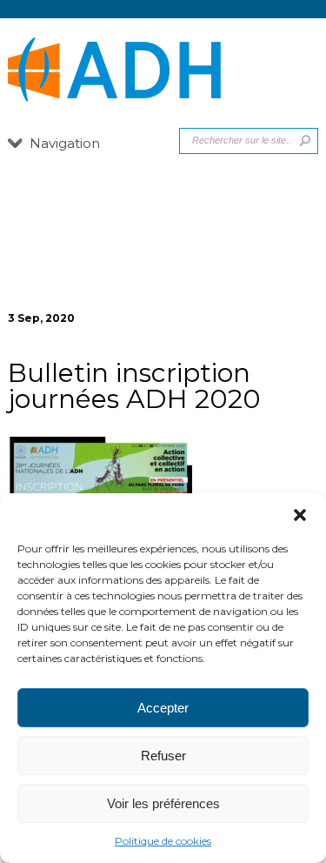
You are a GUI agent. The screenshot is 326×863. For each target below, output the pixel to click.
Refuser (163, 755)
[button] (300, 515)
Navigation (65, 143)
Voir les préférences (163, 803)
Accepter (163, 707)
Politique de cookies (163, 840)
